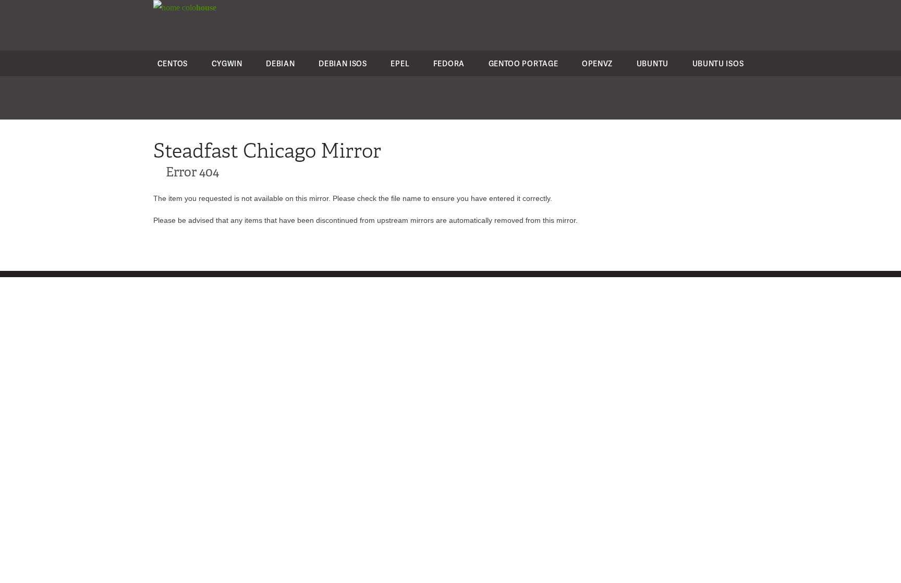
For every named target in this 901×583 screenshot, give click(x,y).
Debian (280, 63)
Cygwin (227, 63)
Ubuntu (652, 63)
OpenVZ (597, 63)
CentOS (172, 63)
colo (198, 7)
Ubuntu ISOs (718, 63)
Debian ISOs (343, 63)
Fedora (449, 63)
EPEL (400, 63)
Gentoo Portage (523, 63)
